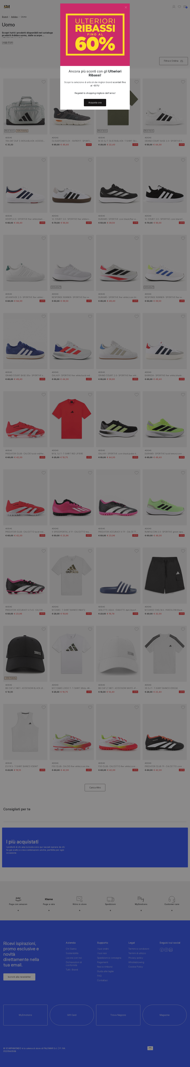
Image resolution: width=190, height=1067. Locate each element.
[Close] (125, 7)
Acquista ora (95, 102)
